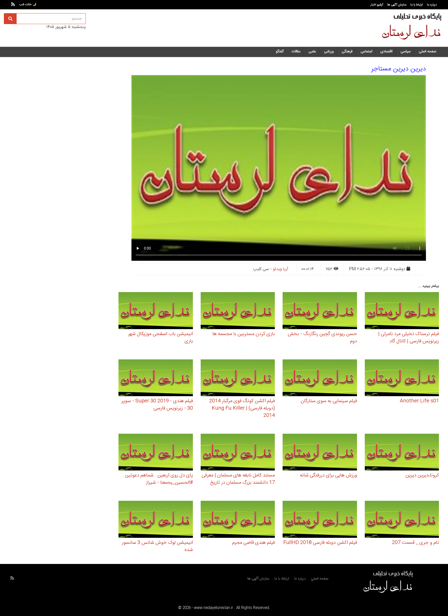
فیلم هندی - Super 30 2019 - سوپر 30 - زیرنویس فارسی (157, 404)
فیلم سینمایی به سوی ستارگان (329, 401)
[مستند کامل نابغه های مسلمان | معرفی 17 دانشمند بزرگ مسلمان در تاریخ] (238, 453)
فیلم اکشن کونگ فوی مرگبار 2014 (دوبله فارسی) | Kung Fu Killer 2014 (242, 408)
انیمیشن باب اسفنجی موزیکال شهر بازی (160, 337)
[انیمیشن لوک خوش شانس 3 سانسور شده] (155, 520)
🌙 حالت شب (27, 4)
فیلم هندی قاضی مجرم (253, 543)
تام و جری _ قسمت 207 (415, 543)
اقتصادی (386, 51)
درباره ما (432, 4)
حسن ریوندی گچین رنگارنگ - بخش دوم (322, 337)
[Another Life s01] (402, 378)
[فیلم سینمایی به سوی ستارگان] (320, 378)
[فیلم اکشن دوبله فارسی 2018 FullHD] (320, 520)
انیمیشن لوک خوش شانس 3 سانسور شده (157, 546)
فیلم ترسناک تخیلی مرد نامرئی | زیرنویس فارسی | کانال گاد (408, 337)
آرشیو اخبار (376, 4)
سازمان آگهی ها (396, 4)
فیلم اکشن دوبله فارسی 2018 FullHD (320, 543)
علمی (312, 51)
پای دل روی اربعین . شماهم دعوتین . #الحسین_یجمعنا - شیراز (157, 479)
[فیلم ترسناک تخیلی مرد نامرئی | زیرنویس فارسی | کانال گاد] (402, 311)
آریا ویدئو (280, 269)
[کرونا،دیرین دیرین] (402, 453)
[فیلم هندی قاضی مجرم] (238, 520)
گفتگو (280, 51)
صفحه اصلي (319, 579)
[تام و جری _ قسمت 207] (402, 520)
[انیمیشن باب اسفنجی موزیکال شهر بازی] (155, 311)
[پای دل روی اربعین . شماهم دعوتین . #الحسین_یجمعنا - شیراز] (155, 453)
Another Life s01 (419, 401)
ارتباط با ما (416, 4)
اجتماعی (366, 51)
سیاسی (406, 51)
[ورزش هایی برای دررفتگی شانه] (320, 453)
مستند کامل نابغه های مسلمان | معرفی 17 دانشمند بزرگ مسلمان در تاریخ (238, 479)
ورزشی (329, 51)
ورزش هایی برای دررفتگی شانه (328, 475)
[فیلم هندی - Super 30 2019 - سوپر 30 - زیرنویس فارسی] (155, 378)
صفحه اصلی (427, 51)
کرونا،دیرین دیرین (422, 475)
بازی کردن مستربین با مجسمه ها (243, 334)
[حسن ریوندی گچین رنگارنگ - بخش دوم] (320, 311)
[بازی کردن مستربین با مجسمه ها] (238, 311)
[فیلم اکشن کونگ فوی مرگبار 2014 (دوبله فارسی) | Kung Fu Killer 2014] (238, 378)
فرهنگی (347, 51)
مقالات (295, 51)
